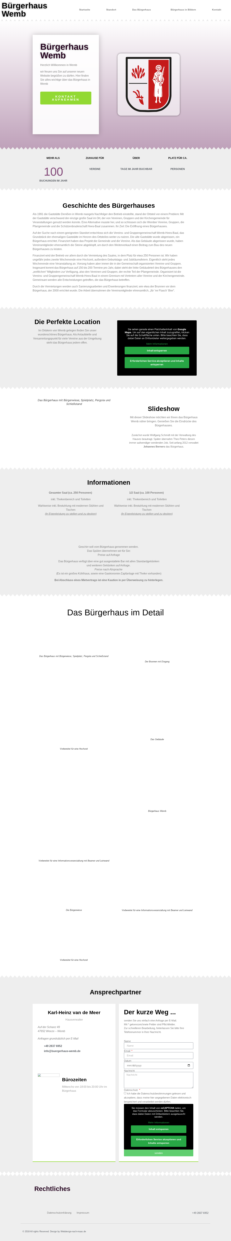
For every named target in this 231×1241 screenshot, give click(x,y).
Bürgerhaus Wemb (24, 9)
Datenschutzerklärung (59, 1212)
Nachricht (129, 1070)
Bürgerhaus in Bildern (183, 9)
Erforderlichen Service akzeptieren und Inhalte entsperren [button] (157, 362)
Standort (111, 9)
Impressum (83, 1212)
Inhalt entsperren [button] (157, 350)
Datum (127, 1060)
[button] (34, 426)
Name (127, 1041)
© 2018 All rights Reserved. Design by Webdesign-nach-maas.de (54, 1231)
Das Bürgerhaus (141, 9)
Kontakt (216, 9)
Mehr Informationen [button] (157, 343)
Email (127, 1051)
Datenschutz (131, 1090)
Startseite (84, 9)
